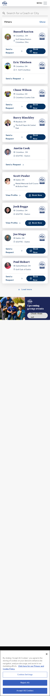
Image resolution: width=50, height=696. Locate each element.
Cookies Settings (25, 674)
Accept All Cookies (25, 690)
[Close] (47, 654)
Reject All (25, 682)
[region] (25, 673)
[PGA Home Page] (4, 3)
